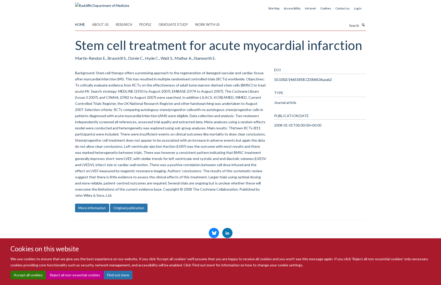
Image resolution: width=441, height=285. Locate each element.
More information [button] (92, 208)
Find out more (118, 275)
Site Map (273, 8)
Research (124, 24)
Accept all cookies (28, 275)
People (145, 24)
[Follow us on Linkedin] (227, 233)
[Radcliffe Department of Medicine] (102, 4)
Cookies (325, 8)
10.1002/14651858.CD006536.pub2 (303, 79)
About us (100, 24)
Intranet (310, 8)
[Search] (363, 25)
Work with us (207, 24)
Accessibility (292, 8)
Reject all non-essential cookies (75, 275)
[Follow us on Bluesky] (214, 233)
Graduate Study (173, 24)
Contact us (342, 8)
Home (80, 24)
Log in (358, 8)
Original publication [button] (128, 208)
